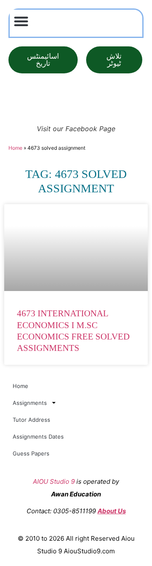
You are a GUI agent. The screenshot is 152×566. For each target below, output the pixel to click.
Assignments (30, 402)
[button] (21, 21)
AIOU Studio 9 (54, 481)
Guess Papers (31, 453)
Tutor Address (31, 419)
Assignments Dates (38, 436)
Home (15, 148)
